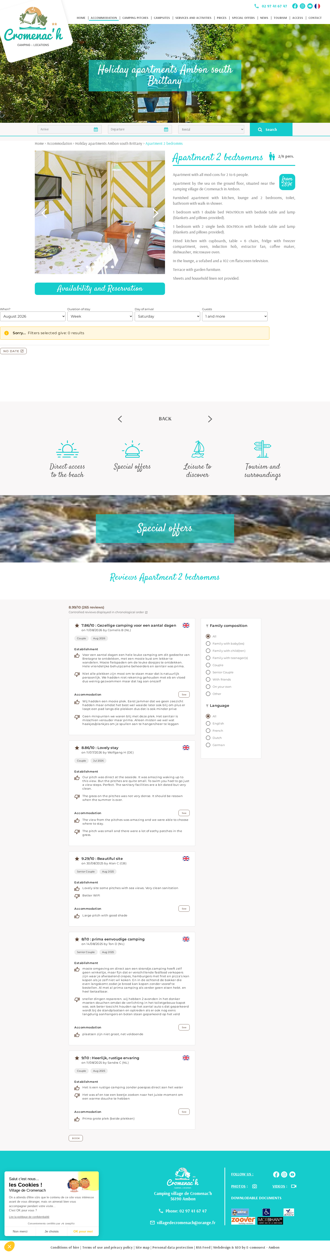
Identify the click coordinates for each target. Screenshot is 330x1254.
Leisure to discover (197, 470)
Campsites (162, 18)
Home (81, 18)
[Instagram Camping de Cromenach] (302, 6)
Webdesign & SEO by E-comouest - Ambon (246, 1247)
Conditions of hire (65, 1247)
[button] (9, 1246)
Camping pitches (135, 18)
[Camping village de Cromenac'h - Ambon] (183, 1177)
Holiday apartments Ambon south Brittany (108, 143)
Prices (222, 18)
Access (297, 18)
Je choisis (52, 1231)
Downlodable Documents (256, 1197)
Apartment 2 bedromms (164, 143)
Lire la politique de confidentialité (29, 1217)
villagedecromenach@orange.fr (186, 1222)
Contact (315, 18)
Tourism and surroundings (262, 470)
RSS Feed (203, 1247)
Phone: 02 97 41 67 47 (186, 1211)
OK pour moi (83, 1231)
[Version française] (317, 6)
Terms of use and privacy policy (107, 1247)
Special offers (243, 18)
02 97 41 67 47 (274, 6)
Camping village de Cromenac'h (183, 1193)
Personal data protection (172, 1247)
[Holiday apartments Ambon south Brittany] (37, 32)
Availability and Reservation (100, 288)
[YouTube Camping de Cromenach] (310, 6)
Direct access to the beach (67, 470)
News (264, 18)
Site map (143, 1247)
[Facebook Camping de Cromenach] (295, 6)
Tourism (280, 18)
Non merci (20, 1231)
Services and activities (193, 18)
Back (165, 418)
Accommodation (104, 18)
